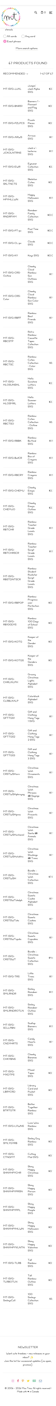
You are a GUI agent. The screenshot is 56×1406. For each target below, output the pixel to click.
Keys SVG (33, 255)
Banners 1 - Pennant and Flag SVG (34, 106)
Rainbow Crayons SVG (32, 475)
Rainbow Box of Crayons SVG (32, 458)
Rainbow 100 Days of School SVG (33, 623)
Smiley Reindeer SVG (32, 992)
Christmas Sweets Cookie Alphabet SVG (33, 899)
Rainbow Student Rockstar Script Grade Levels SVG (32, 578)
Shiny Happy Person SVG (31, 1189)
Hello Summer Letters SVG (32, 401)
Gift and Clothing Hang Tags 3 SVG (34, 753)
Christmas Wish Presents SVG (33, 813)
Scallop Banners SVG (32, 1026)
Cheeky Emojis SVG (32, 491)
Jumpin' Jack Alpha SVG (34, 89)
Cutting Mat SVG (33, 1155)
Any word (30, 36)
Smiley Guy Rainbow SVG (34, 1142)
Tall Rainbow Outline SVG (32, 1280)
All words (12, 36)
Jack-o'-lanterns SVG (32, 151)
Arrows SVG (32, 137)
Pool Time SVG (33, 230)
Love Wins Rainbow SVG (33, 1126)
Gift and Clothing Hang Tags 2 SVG (34, 735)
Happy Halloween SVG (33, 198)
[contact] (41, 1381)
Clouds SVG (31, 243)
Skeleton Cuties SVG (32, 182)
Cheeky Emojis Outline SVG (32, 507)
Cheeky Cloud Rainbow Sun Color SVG (33, 297)
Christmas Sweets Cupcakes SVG (33, 937)
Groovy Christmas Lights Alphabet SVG (33, 681)
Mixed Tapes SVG (31, 1073)
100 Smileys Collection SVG (33, 1298)
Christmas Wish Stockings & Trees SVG (33, 855)
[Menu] (50, 12)
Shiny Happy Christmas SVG (33, 1171)
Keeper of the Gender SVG (33, 641)
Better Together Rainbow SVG (33, 1108)
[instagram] (14, 1381)
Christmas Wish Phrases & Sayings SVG (34, 793)
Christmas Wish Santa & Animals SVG (33, 833)
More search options (27, 48)
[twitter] (29, 1381)
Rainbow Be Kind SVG (32, 441)
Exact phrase (14, 41)
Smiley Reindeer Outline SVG (32, 1009)
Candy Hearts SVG (31, 1042)
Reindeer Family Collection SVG (33, 215)
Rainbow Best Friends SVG (32, 317)
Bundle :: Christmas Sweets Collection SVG (33, 958)
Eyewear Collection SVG (33, 167)
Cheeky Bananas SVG (32, 1057)
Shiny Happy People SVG (31, 1208)
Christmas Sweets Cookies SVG (33, 918)
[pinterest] (24, 1381)
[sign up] (35, 1381)
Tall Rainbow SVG (32, 1263)
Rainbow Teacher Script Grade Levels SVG (32, 551)
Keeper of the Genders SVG (33, 660)
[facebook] (19, 1381)
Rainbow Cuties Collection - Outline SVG (33, 422)
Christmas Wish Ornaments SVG (34, 772)
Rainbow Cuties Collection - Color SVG (33, 363)
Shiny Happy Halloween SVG (33, 1227)
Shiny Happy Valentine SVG (33, 1245)
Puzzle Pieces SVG (31, 123)
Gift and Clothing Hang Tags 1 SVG (34, 716)
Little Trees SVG (31, 977)
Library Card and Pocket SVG (33, 1090)
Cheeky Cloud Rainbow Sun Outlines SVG (32, 274)
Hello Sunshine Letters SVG (32, 383)
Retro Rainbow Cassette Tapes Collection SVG (33, 339)
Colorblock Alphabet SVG (33, 699)
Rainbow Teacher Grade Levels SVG (32, 528)
